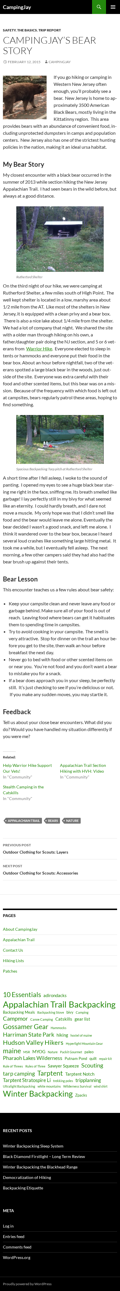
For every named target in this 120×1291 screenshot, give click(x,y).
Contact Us (13, 950)
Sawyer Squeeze (63, 1065)
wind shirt (100, 1086)
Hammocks (58, 1028)
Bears (53, 820)
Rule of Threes (13, 1066)
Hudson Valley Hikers (33, 1042)
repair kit (105, 1059)
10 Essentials (22, 995)
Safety (9, 30)
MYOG (38, 1051)
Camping (82, 1012)
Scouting (92, 1065)
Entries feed (13, 1236)
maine (12, 1051)
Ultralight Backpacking (19, 1086)
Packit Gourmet (71, 1052)
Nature (72, 820)
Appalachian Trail (24, 820)
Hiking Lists (13, 960)
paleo (88, 1051)
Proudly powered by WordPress (27, 1284)
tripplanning (88, 1080)
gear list (82, 1019)
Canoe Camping (41, 1019)
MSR (26, 1052)
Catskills (63, 1019)
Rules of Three (35, 1066)
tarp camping (19, 1073)
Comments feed (17, 1246)
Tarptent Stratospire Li (27, 1080)
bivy (69, 1012)
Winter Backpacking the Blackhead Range (40, 1166)
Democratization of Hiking (27, 1177)
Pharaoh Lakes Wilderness (32, 1058)
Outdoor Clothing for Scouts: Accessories (40, 869)
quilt (93, 1058)
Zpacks (81, 1095)
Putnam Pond (76, 1058)
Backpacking (92, 1004)
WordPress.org (16, 1257)
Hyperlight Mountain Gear (84, 1043)
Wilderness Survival (77, 1086)
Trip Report (49, 30)
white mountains (49, 1086)
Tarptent (50, 1073)
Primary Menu (113, 7)
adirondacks (55, 995)
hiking (62, 1035)
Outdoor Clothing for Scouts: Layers (35, 848)
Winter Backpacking (38, 1093)
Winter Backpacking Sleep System (33, 1145)
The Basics (27, 30)
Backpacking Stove (50, 1012)
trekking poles (63, 1081)
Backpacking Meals (19, 1012)
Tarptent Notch (79, 1074)
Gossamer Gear (25, 1027)
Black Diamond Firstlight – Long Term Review (44, 1156)
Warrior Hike (39, 348)
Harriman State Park (28, 1034)
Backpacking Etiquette (23, 1187)
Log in (8, 1225)
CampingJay (17, 7)
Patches (10, 971)
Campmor (15, 1018)
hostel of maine (81, 1035)
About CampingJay (20, 929)
